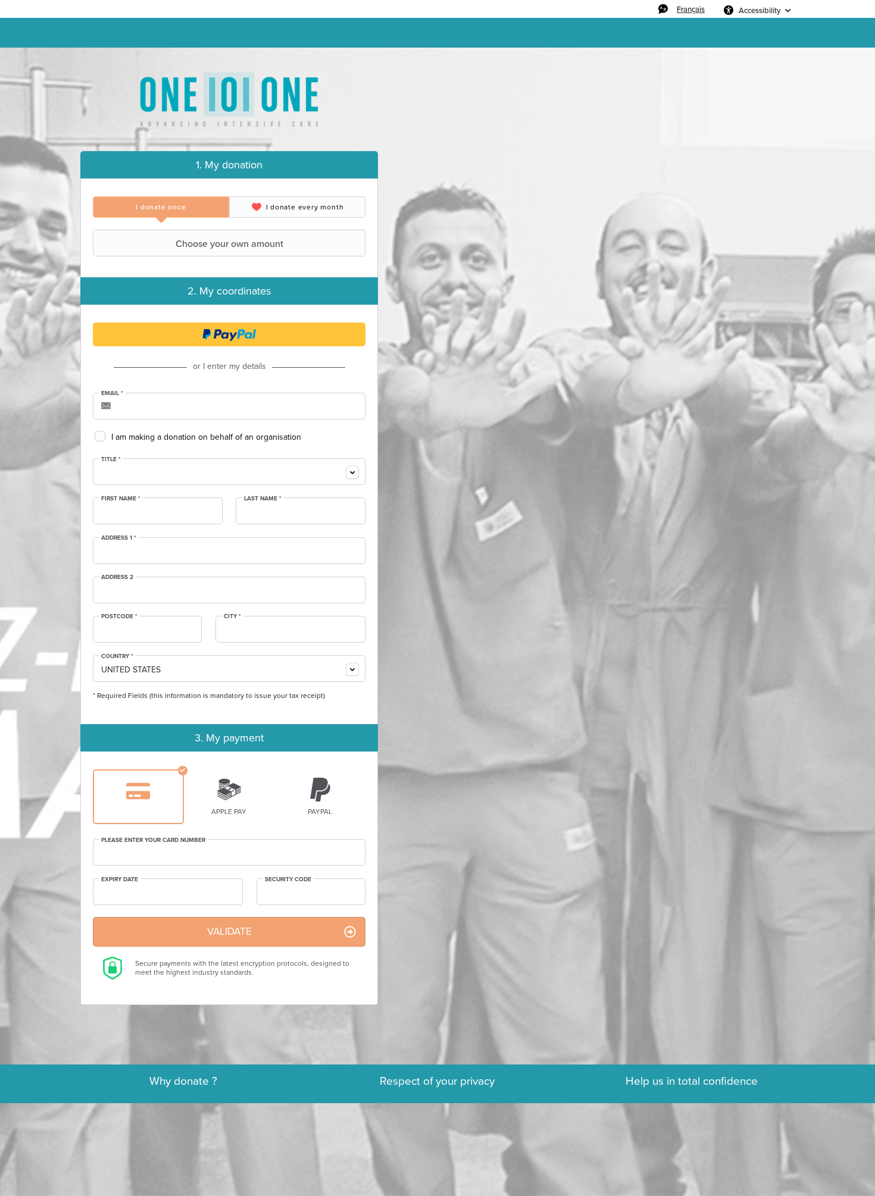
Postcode (119, 616)
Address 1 (118, 537)
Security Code (288, 879)
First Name (120, 498)
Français (691, 9)
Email (112, 393)
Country (117, 656)
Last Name (263, 498)
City (232, 616)
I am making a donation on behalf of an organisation (206, 437)
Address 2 (117, 577)
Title (111, 459)
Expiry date (119, 879)
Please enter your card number (153, 840)
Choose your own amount (229, 243)
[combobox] (229, 471)
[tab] (161, 207)
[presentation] (161, 207)
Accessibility (759, 10)
